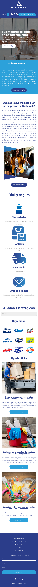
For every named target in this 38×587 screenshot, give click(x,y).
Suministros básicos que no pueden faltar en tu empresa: (19, 508)
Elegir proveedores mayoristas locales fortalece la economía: (19, 398)
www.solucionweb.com (19, 583)
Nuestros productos (19, 541)
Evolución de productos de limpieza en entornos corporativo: (19, 453)
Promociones (19, 544)
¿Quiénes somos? (19, 538)
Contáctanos (19, 551)
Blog (19, 547)
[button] (8, 14)
